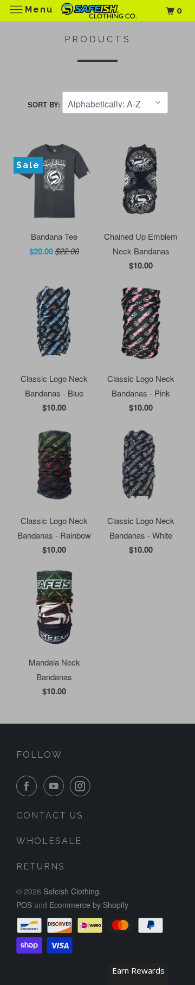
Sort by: (45, 104)
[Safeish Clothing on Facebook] (28, 786)
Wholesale (49, 841)
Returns (40, 866)
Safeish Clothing (71, 891)
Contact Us (49, 815)
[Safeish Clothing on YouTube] (55, 786)
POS (24, 904)
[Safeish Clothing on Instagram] (82, 786)
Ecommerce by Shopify (88, 904)
